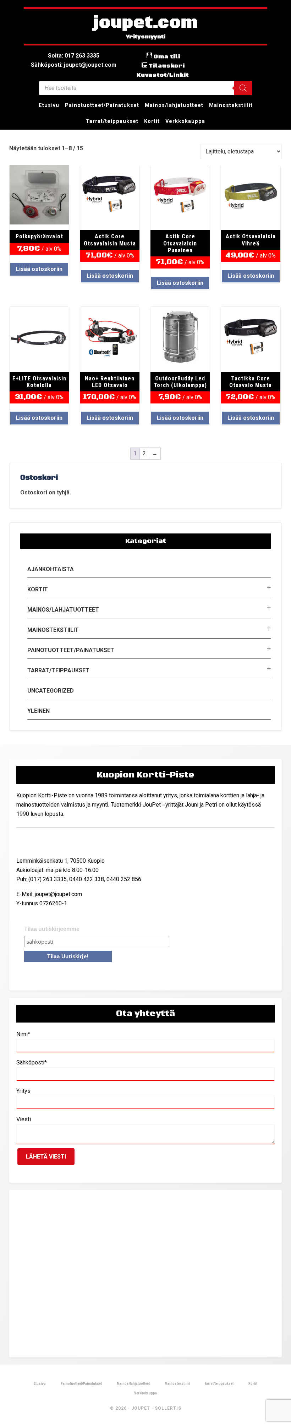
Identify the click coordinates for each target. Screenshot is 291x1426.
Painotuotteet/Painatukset (70, 650)
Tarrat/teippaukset (58, 670)
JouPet (140, 1408)
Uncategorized (50, 690)
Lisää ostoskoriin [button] (39, 269)
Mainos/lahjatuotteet (63, 609)
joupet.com (145, 23)
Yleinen (38, 710)
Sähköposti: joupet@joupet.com (73, 64)
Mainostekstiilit (53, 630)
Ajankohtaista (50, 569)
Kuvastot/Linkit (163, 74)
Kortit (37, 589)
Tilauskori (167, 65)
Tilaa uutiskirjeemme (51, 929)
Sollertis (168, 1408)
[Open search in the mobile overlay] (145, 88)
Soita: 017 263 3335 (73, 55)
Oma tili (167, 56)
